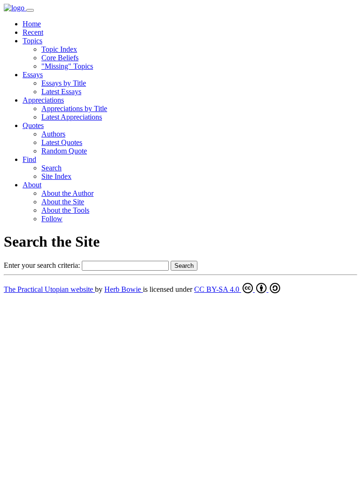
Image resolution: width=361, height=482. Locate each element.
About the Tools (65, 210)
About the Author (67, 193)
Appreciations (43, 100)
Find (29, 159)
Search (51, 168)
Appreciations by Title (74, 108)
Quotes (33, 125)
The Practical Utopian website (49, 289)
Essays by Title (63, 83)
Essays (33, 75)
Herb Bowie (123, 289)
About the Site (62, 202)
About (32, 185)
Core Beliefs (59, 58)
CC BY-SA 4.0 (217, 289)
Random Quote (64, 151)
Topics (32, 41)
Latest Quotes (61, 142)
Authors (53, 134)
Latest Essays (61, 92)
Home (32, 24)
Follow (52, 219)
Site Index (56, 176)
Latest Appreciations (71, 117)
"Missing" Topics (67, 66)
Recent (33, 32)
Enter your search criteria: (42, 265)
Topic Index (59, 49)
